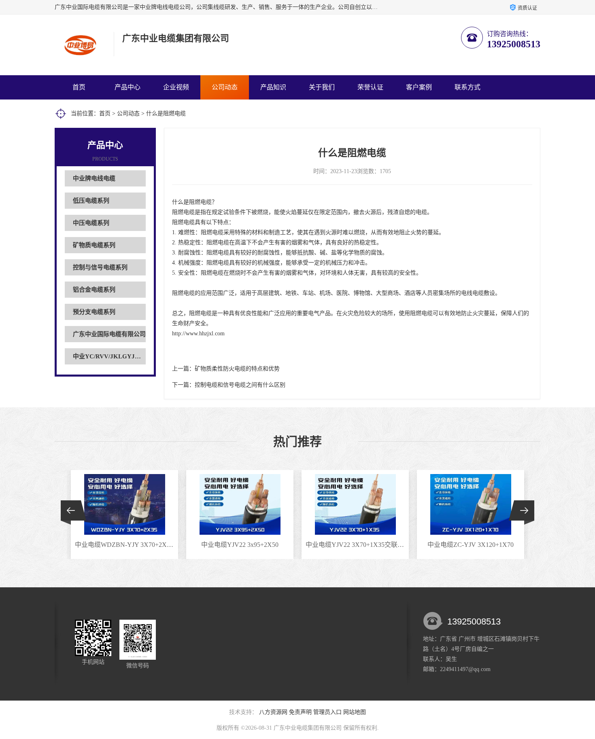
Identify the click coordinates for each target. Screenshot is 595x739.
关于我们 (322, 87)
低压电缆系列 (91, 200)
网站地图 (354, 712)
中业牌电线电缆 (94, 178)
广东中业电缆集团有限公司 (308, 728)
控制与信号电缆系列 (100, 267)
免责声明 (300, 712)
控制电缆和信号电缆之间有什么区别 (240, 385)
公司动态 (225, 87)
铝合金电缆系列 (94, 289)
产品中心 (127, 87)
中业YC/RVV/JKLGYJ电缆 (110, 356)
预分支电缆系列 (94, 312)
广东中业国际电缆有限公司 (109, 334)
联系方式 (467, 87)
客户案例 (419, 87)
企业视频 (176, 87)
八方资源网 (273, 712)
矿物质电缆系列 (94, 245)
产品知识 (273, 87)
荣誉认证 (370, 87)
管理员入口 (327, 712)
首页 (78, 87)
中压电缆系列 (91, 223)
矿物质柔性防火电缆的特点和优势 (237, 369)
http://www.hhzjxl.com (198, 333)
